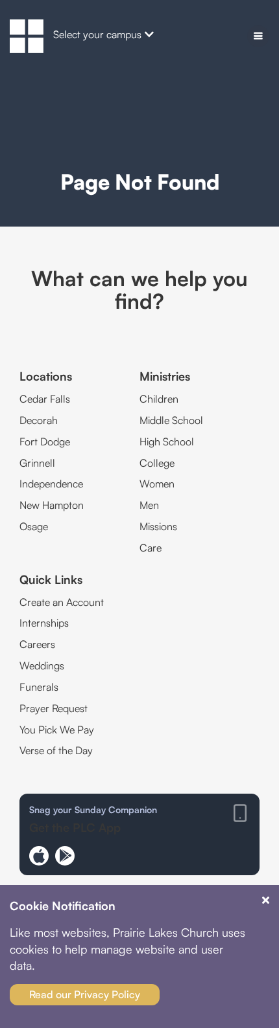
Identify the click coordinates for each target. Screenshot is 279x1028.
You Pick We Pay (56, 729)
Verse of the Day (56, 750)
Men (149, 504)
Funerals (38, 686)
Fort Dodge (44, 441)
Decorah (38, 420)
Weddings (41, 665)
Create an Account (61, 602)
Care (151, 547)
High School (167, 441)
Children (159, 398)
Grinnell (37, 462)
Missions (158, 526)
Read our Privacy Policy (84, 994)
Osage (33, 526)
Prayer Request (53, 708)
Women (157, 483)
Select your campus (97, 34)
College (157, 462)
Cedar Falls (44, 398)
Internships (44, 622)
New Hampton (51, 504)
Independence (51, 483)
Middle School (171, 420)
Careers (37, 644)
